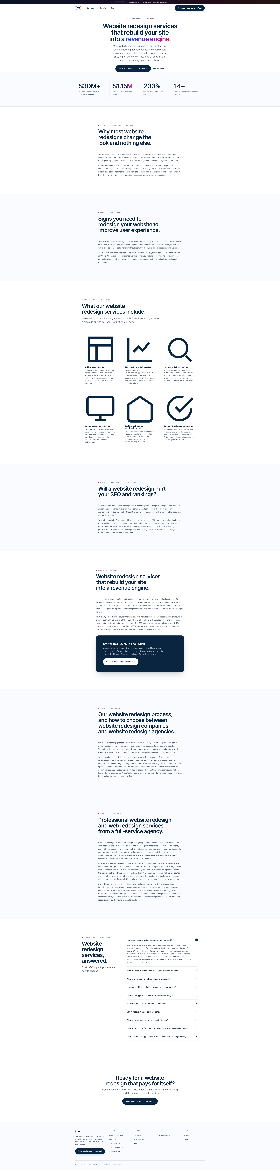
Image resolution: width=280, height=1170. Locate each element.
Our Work (103, 8)
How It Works (139, 1139)
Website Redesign (116, 1135)
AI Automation (114, 1143)
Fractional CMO (115, 1151)
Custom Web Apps (116, 1147)
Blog (112, 8)
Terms (186, 1139)
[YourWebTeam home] (78, 8)
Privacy (186, 1135)
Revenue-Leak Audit (167, 1135)
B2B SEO (112, 1139)
